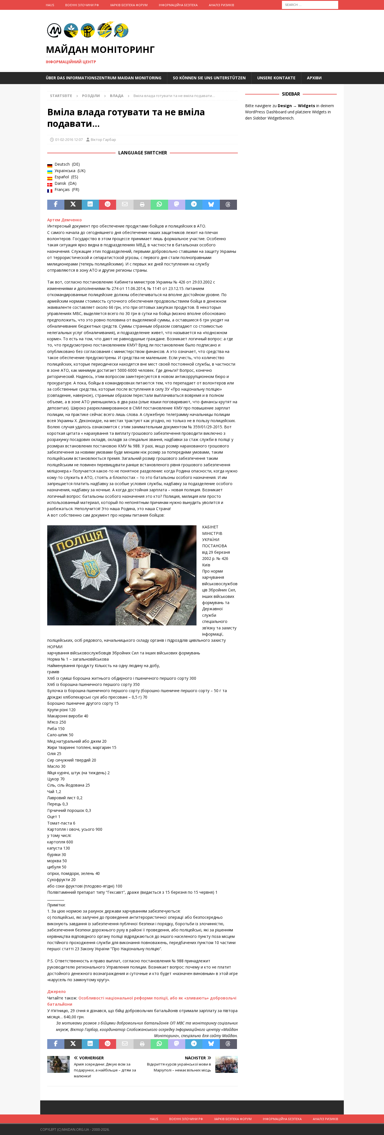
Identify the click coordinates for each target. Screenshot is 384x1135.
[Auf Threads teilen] (228, 205)
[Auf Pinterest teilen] (107, 205)
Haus (50, 5)
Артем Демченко (64, 219)
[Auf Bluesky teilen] (211, 205)
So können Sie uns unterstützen (209, 77)
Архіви (314, 77)
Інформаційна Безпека (178, 5)
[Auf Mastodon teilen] (176, 205)
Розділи (91, 95)
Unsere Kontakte (276, 77)
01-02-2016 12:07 (69, 139)
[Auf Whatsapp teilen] (159, 205)
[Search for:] (310, 4)
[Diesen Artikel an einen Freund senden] (124, 205)
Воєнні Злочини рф (82, 5)
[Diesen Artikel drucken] (142, 205)
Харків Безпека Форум (129, 5)
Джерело (56, 991)
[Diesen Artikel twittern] (73, 205)
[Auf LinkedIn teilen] (90, 205)
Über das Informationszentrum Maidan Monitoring (103, 77)
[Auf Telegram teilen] (193, 205)
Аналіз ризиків (221, 5)
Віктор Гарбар (103, 139)
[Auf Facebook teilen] (55, 205)
